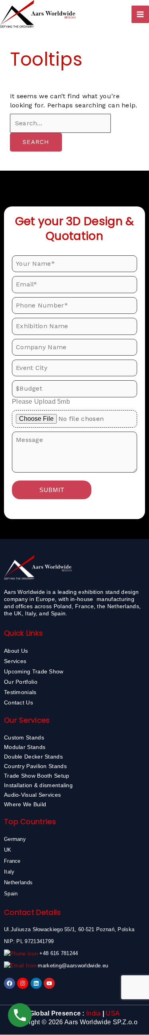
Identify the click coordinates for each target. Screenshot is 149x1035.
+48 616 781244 (58, 953)
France (12, 861)
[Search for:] (60, 123)
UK (8, 850)
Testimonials (20, 692)
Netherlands (18, 882)
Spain (11, 894)
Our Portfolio (20, 682)
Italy (9, 872)
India (93, 1013)
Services (15, 661)
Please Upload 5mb (41, 401)
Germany (15, 839)
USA (113, 1013)
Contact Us (18, 702)
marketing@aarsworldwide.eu (73, 966)
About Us (16, 651)
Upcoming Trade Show (34, 671)
